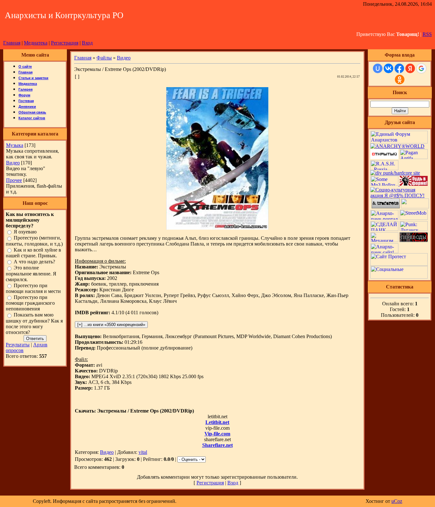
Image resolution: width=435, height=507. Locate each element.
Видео (13, 162)
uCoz (396, 501)
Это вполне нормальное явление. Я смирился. (31, 273)
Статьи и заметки (33, 78)
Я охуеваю (25, 231)
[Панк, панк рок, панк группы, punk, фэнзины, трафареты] (386, 206)
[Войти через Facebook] (399, 68)
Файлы (104, 57)
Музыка (14, 145)
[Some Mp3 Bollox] (385, 184)
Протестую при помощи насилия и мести (33, 288)
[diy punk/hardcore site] (395, 173)
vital (143, 452)
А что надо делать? (34, 261)
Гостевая (26, 101)
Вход (87, 42)
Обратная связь (32, 112)
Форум (24, 95)
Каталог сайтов (31, 118)
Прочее (14, 180)
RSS (427, 34)
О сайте (25, 66)
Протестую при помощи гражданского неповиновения (30, 303)
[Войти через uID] (377, 68)
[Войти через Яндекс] (410, 68)
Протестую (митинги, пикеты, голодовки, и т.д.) (34, 241)
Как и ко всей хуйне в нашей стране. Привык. (33, 252)
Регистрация (64, 42)
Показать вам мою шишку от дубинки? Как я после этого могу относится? (34, 323)
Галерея (25, 89)
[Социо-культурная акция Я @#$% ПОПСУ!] (399, 195)
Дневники (27, 106)
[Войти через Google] (421, 68)
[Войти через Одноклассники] (399, 79)
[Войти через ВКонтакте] (388, 68)
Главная (11, 42)
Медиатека (35, 42)
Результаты (18, 344)
